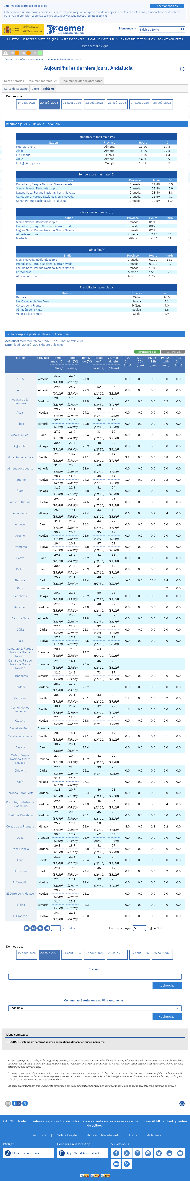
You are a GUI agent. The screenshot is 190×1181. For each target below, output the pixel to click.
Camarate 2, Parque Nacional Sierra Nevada (44, 196)
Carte (35, 88)
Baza (20, 588)
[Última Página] (47, 928)
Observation (37, 59)
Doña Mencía (20, 849)
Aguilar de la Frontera (20, 401)
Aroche (20, 535)
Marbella (21, 238)
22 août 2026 (94, 102)
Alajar (20, 412)
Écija (20, 860)
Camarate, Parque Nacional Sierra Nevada (20, 664)
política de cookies (97, 15)
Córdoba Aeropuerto (20, 793)
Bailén (20, 569)
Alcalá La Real (20, 435)
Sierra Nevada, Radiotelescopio (36, 188)
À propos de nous (72, 39)
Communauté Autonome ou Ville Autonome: (94, 1000)
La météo (13, 39)
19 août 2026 (26, 102)
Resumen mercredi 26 (43, 81)
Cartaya (20, 720)
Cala (20, 641)
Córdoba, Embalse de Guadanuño (20, 804)
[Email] (8, 1105)
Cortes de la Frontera (30, 305)
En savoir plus (108, 39)
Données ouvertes (170, 39)
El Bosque (20, 871)
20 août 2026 (49, 102)
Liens (133, 1135)
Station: (94, 969)
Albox (20, 151)
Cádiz (20, 629)
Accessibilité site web (103, 1135)
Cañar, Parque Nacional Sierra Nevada (41, 200)
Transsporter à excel (147, 352)
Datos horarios (14, 81)
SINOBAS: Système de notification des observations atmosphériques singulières (55, 1042)
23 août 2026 (117, 102)
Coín (20, 781)
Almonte (20, 479)
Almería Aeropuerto (29, 234)
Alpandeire (20, 513)
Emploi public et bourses (138, 39)
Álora (20, 491)
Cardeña (20, 687)
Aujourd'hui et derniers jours (64, 59)
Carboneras (23, 272)
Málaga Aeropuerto (28, 163)
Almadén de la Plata (29, 309)
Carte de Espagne (16, 88)
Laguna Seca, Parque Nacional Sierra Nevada (45, 192)
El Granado (23, 155)
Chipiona (20, 770)
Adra (20, 390)
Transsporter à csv (173, 352)
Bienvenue (126, 28)
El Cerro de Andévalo (20, 893)
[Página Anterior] (33, 928)
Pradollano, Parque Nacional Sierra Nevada (44, 184)
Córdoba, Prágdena (20, 815)
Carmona (20, 698)
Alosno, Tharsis (20, 502)
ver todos (69, 928)
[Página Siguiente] (40, 928)
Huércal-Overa (25, 146)
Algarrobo (20, 446)
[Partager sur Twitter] (25, 1103)
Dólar (20, 837)
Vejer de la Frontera (29, 313)
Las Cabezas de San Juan (32, 301)
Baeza (20, 558)
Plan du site (38, 1135)
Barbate (21, 297)
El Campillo (20, 882)
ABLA (19, 159)
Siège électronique (95, 46)
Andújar (20, 524)
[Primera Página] (27, 928)
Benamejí (20, 607)
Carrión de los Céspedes (20, 709)
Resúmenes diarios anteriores (82, 81)
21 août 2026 (72, 102)
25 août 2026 (162, 102)
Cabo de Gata (20, 618)
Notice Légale (67, 1135)
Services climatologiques (40, 39)
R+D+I (91, 39)
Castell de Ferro (20, 728)
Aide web (154, 1135)
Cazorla (20, 747)
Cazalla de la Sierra (20, 736)
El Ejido (20, 905)
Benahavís (20, 596)
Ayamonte (20, 547)
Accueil (9, 59)
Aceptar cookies (167, 6)
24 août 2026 (140, 102)
